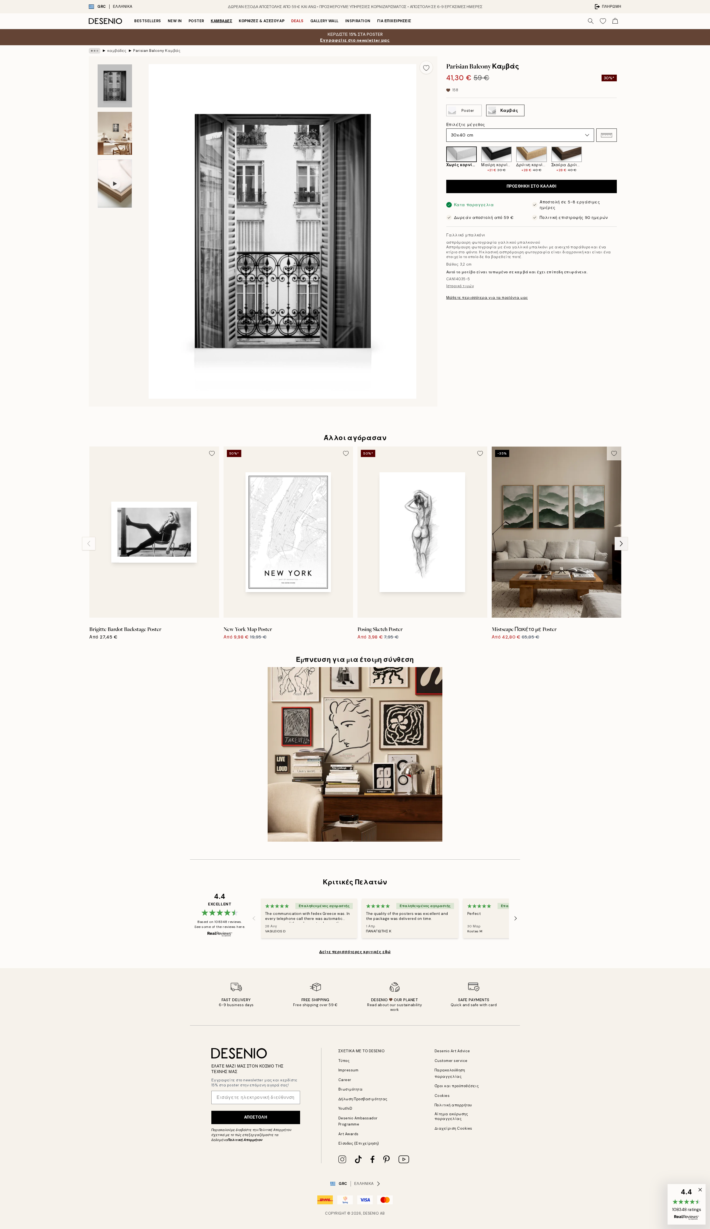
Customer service (451, 1060)
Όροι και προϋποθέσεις (457, 1086)
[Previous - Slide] (441, 160)
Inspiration (358, 21)
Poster (196, 21)
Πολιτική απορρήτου (453, 1105)
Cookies (442, 1095)
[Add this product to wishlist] (426, 67)
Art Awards (348, 1134)
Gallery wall (324, 21)
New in (175, 21)
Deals (297, 21)
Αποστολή (255, 1117)
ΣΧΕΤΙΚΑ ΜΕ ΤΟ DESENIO (361, 1051)
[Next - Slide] (621, 160)
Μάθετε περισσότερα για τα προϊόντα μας (487, 297)
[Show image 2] (115, 133)
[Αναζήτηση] (591, 21)
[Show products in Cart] (615, 21)
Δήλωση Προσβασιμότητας (362, 1099)
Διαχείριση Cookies (453, 1128)
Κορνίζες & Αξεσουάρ (262, 21)
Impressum (348, 1070)
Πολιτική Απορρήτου (245, 1140)
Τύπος (344, 1060)
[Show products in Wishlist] (603, 21)
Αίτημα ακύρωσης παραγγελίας (451, 1116)
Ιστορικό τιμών (460, 286)
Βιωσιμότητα (350, 1089)
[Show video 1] (115, 183)
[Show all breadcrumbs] (94, 51)
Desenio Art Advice (452, 1051)
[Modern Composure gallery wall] (355, 754)
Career (344, 1079)
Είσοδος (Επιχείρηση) (358, 1143)
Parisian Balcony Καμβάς (156, 50)
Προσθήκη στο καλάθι (532, 186)
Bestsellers (147, 21)
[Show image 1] (115, 85)
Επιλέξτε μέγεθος (465, 124)
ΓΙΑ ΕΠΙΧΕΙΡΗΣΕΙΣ (394, 21)
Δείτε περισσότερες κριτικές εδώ (354, 951)
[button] (606, 135)
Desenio (371, 1213)
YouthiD (345, 1108)
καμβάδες (221, 21)
